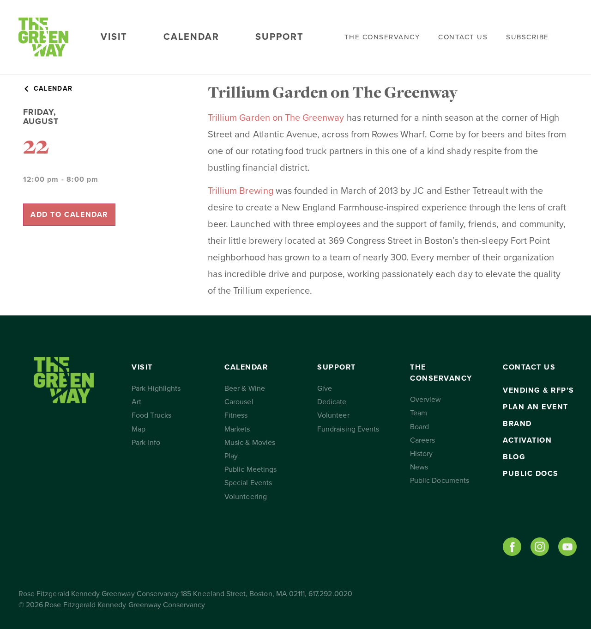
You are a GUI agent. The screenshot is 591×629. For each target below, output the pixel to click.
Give (324, 388)
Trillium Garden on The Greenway (276, 117)
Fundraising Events (348, 429)
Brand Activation (527, 432)
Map (138, 429)
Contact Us (463, 37)
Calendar (191, 37)
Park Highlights (156, 388)
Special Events (248, 482)
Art (136, 402)
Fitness (235, 415)
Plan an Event (535, 407)
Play (231, 456)
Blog (514, 457)
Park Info (146, 442)
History (421, 453)
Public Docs (531, 473)
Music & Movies (249, 442)
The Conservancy (382, 37)
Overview (425, 399)
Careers (422, 440)
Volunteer (333, 415)
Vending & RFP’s (538, 390)
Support (279, 37)
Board (419, 427)
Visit (114, 37)
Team (418, 413)
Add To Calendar (69, 214)
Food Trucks (151, 415)
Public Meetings (250, 469)
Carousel (238, 402)
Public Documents (439, 480)
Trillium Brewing (240, 191)
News (419, 467)
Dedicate (331, 402)
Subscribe (527, 37)
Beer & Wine (244, 388)
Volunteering (245, 496)
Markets (237, 429)
